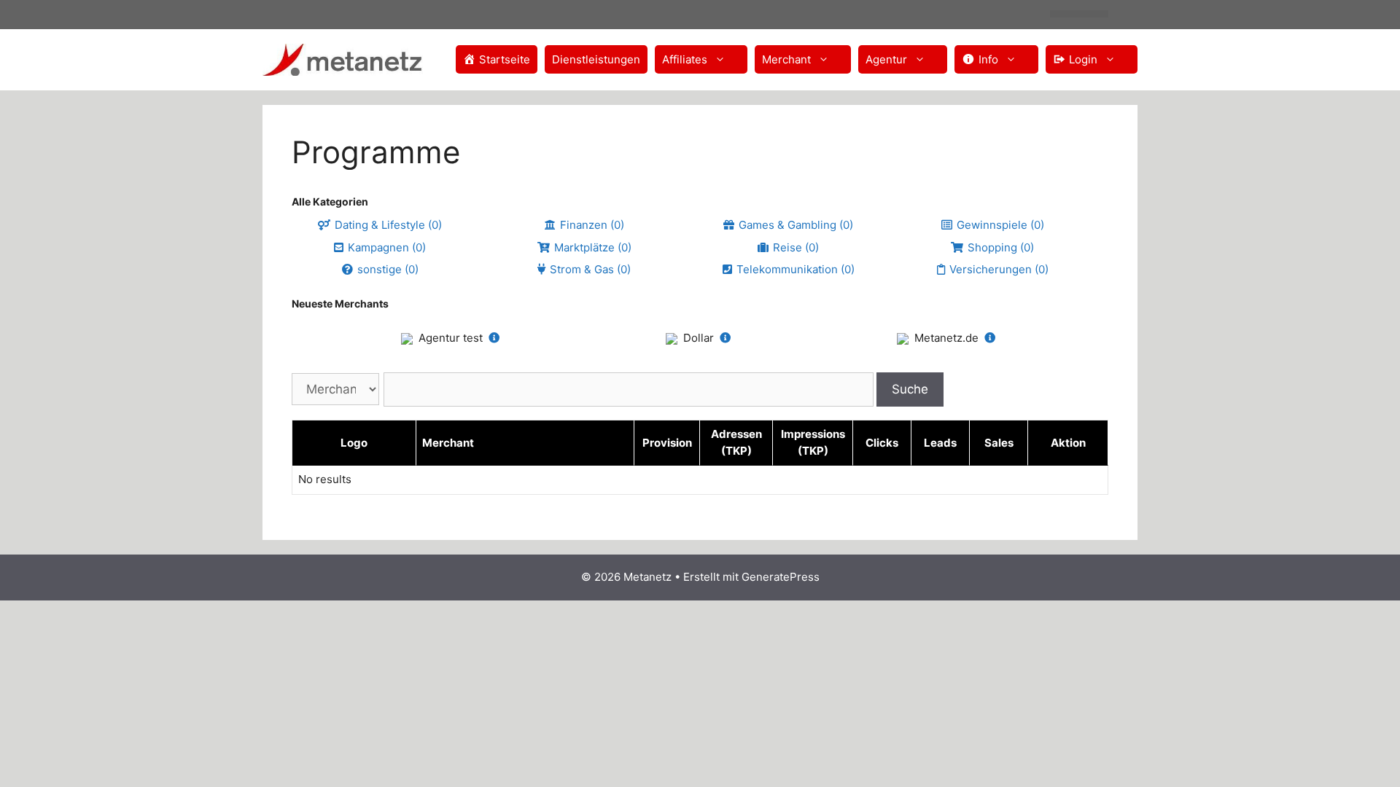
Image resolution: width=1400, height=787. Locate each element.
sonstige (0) (388, 269)
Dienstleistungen (596, 59)
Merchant (786, 59)
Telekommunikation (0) (795, 269)
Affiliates (684, 59)
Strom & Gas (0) (590, 269)
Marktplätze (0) (592, 247)
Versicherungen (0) (999, 269)
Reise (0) (796, 247)
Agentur (886, 59)
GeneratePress (781, 577)
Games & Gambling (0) (796, 225)
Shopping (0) (1001, 247)
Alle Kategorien (330, 201)
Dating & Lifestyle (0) (388, 225)
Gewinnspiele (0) (1000, 225)
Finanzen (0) (592, 225)
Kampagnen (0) (387, 247)
